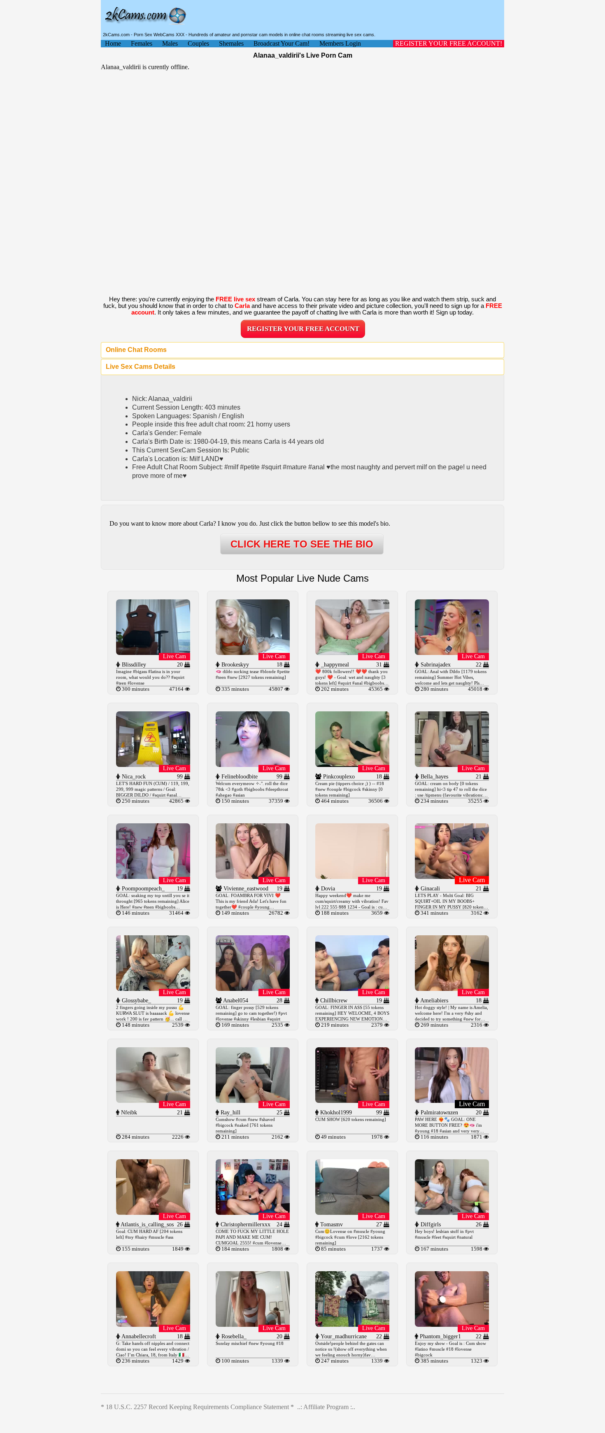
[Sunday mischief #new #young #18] (253, 1324)
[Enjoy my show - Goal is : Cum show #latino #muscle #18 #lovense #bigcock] (452, 1324)
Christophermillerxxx (244, 1224)
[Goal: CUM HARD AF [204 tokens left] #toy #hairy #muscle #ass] (153, 1212)
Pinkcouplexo (338, 777)
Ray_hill (229, 1112)
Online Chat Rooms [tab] (136, 349)
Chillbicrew (333, 1000)
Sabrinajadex (435, 665)
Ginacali (429, 888)
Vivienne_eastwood (245, 888)
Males (170, 43)
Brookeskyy (234, 665)
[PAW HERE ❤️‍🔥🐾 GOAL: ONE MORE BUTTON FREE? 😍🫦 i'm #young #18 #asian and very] (452, 1100)
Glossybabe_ (135, 1000)
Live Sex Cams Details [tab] (140, 366)
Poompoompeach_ (142, 888)
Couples (198, 43)
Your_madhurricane (343, 1336)
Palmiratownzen (438, 1112)
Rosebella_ (233, 1336)
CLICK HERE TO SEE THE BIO (301, 544)
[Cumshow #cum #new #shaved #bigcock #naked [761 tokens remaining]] (253, 1100)
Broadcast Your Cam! (281, 43)
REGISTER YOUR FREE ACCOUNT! (448, 43)
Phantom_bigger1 (439, 1336)
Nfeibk (128, 1112)
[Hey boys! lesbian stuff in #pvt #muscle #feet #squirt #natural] (452, 1212)
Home (113, 43)
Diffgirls (430, 1224)
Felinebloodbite (239, 777)
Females (141, 43)
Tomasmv (331, 1224)
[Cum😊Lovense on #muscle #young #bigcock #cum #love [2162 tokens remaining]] (352, 1212)
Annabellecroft (138, 1336)
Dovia (327, 888)
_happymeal (334, 665)
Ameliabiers (433, 1000)
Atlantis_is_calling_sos (146, 1224)
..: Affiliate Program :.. (326, 1406)
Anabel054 (235, 1000)
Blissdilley (133, 665)
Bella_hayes (433, 777)
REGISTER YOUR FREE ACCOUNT (303, 329)
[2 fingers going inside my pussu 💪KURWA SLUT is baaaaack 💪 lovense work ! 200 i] (153, 988)
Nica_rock (133, 777)
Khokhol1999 (335, 1112)
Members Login (340, 43)
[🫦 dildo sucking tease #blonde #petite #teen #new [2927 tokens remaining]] (253, 652)
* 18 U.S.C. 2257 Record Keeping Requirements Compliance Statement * (197, 1406)
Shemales (231, 43)
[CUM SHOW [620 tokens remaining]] (352, 1100)
